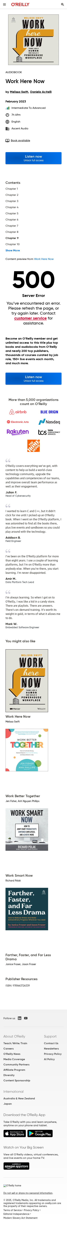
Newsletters (51, 1048)
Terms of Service (12, 1210)
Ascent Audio (20, 128)
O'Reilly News (11, 1054)
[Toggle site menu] (4, 4)
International (13, 1091)
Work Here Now (44, 259)
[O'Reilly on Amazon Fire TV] (16, 1169)
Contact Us (51, 1043)
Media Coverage (14, 1059)
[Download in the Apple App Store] (14, 1136)
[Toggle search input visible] (62, 4)
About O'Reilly (14, 1036)
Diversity (8, 1075)
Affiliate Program (14, 1070)
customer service (30, 318)
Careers (8, 1048)
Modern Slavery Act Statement (20, 1217)
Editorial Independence (16, 1214)
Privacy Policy (53, 1054)
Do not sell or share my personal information (27, 1193)
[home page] (20, 4)
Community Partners (16, 1064)
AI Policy (49, 1059)
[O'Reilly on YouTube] (25, 1018)
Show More (12, 250)
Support (50, 1036)
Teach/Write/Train (15, 1043)
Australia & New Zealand (19, 1098)
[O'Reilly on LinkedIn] (19, 1018)
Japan (7, 1104)
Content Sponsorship (16, 1080)
